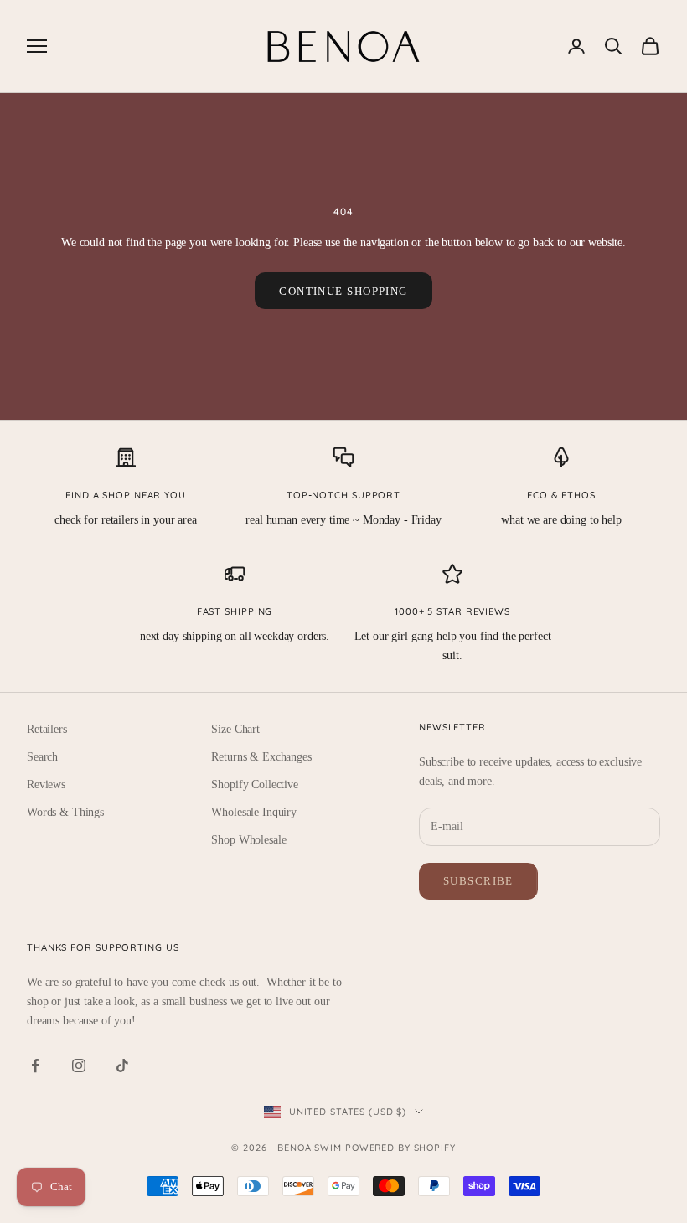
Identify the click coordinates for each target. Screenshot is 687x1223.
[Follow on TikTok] (122, 1065)
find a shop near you (125, 495)
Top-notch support (343, 495)
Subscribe (478, 881)
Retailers (47, 729)
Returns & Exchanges (261, 757)
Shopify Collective (254, 784)
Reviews (46, 784)
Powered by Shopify (400, 1147)
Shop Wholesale (248, 839)
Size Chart (235, 729)
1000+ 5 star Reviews (452, 611)
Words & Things (65, 812)
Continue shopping (343, 291)
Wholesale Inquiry (254, 812)
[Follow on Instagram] (78, 1065)
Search (42, 757)
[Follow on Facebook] (35, 1065)
